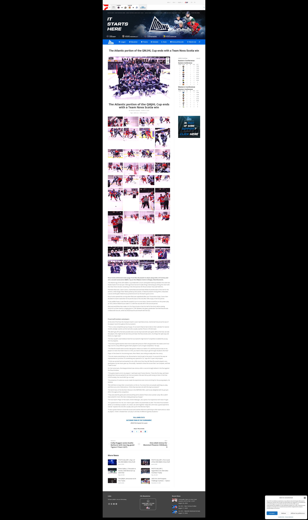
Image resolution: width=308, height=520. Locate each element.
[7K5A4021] (146, 265)
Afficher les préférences (298, 513)
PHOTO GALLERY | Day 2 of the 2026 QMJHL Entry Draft (126, 461)
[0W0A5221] (115, 122)
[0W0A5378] (162, 155)
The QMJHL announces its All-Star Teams (127, 480)
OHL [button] (174, 2)
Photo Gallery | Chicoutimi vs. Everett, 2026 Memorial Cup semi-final (127, 471)
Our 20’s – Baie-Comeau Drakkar (187, 506)
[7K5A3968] (162, 253)
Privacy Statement (289, 517)
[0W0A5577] (162, 239)
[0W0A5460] (131, 180)
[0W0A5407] (146, 168)
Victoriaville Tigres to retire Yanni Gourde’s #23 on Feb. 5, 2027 (187, 500)
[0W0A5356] (131, 154)
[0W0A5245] (131, 122)
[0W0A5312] (162, 138)
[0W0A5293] (131, 134)
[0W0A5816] (146, 252)
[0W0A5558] (162, 215)
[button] (305, 498)
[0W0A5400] (115, 168)
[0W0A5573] (146, 240)
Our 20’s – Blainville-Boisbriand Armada (189, 511)
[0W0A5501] (131, 193)
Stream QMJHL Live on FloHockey (117, 499)
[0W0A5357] (146, 154)
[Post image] (112, 462)
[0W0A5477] (162, 178)
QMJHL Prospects (143, 112)
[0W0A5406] (131, 168)
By (134, 110)
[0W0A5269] (162, 122)
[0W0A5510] (162, 199)
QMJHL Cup (136, 112)
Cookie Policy (281, 517)
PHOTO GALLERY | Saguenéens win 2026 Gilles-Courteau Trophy (160, 471)
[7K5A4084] (162, 265)
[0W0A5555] (146, 217)
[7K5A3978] (115, 266)
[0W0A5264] (146, 121)
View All (198, 58)
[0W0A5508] (146, 199)
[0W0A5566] (131, 239)
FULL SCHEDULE (143, 7)
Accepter (272, 513)
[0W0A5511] (115, 222)
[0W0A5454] (162, 168)
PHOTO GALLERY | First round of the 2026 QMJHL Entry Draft (160, 461)
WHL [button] (168, 2)
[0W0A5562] (115, 239)
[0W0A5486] (115, 199)
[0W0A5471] (146, 180)
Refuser (283, 513)
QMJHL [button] (180, 2)
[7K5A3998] (131, 267)
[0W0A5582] (115, 252)
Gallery (111, 58)
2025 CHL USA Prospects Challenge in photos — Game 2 (160, 480)
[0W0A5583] (131, 252)
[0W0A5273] (115, 134)
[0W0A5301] (146, 134)
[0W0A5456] (115, 181)
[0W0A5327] (115, 154)
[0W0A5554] (131, 216)
